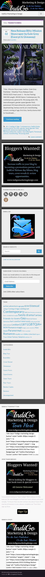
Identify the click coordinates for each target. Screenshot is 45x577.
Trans (5, 337)
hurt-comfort (15, 321)
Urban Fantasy (12, 337)
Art (7, 126)
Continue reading (12, 119)
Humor (34, 319)
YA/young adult (23, 133)
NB (29, 130)
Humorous (6, 321)
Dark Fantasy (31, 312)
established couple (12, 315)
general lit (6, 130)
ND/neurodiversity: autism (12, 132)
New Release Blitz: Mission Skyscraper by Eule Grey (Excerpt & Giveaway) (26, 33)
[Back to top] (40, 572)
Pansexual (37, 132)
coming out (24, 309)
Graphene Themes (16, 574)
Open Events (7, 374)
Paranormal (14, 330)
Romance (9, 333)
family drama (35, 126)
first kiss (17, 128)
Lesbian (15, 324)
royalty (17, 334)
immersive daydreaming (19, 130)
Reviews (6, 391)
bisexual (34, 305)
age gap (21, 306)
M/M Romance (9, 327)
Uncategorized (8, 395)
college (5, 309)
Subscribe (9, 286)
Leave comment (36, 137)
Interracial (25, 321)
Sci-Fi (22, 334)
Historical (29, 319)
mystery (32, 327)
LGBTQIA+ (34, 324)
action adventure (10, 306)
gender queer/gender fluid (29, 128)
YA (31, 337)
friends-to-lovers (11, 318)
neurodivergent (27, 132)
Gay (23, 318)
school (5, 133)
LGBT (23, 324)
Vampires (21, 337)
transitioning (13, 133)
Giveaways (7, 366)
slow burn (32, 334)
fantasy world (8, 128)
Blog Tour (6, 353)
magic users (26, 327)
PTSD (23, 331)
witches (27, 337)
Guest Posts (7, 370)
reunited (27, 331)
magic (19, 327)
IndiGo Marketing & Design (12, 14)
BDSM (26, 306)
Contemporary (25, 126)
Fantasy (38, 315)
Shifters (26, 334)
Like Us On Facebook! (11, 259)
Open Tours (7, 379)
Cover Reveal (7, 362)
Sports (38, 334)
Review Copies (8, 387)
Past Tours (7, 383)
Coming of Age (14, 126)
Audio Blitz (7, 349)
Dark (25, 312)
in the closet (33, 321)
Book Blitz (13, 40)
